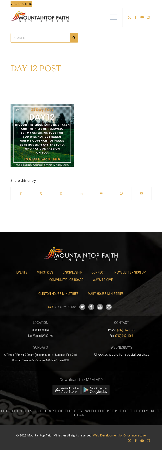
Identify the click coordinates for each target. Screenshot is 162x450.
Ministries (45, 272)
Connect (98, 272)
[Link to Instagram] (148, 17)
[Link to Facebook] (135, 17)
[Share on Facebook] (21, 193)
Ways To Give (103, 280)
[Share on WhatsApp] (61, 193)
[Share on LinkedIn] (81, 193)
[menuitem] (111, 17)
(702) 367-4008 (124, 335)
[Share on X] (41, 193)
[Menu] (111, 17)
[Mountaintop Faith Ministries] (81, 17)
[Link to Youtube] (142, 17)
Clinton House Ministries (58, 294)
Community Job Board (66, 280)
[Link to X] (129, 17)
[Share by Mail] (101, 193)
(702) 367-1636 (126, 330)
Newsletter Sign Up (130, 272)
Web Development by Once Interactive (119, 435)
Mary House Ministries (106, 294)
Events (21, 272)
